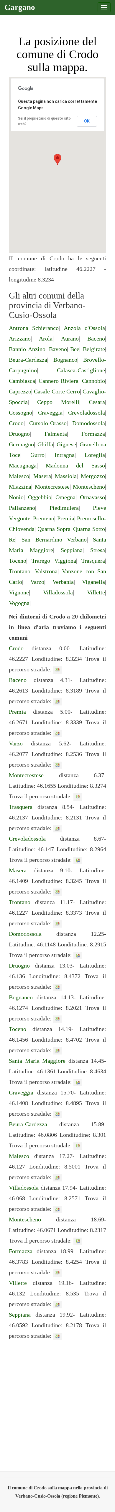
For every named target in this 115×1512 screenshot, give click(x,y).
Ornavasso (92, 497)
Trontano (19, 571)
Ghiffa (45, 444)
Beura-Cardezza (28, 359)
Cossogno (20, 412)
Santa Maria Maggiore (37, 1060)
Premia (65, 518)
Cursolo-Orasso (48, 423)
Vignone (19, 592)
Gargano (19, 7)
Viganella (93, 582)
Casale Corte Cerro (57, 391)
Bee (74, 349)
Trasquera (93, 560)
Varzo (37, 582)
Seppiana (72, 550)
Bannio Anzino (27, 349)
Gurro (37, 455)
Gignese (66, 444)
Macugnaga (23, 465)
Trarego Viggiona (54, 560)
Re (12, 539)
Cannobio (93, 381)
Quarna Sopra (53, 529)
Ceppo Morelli (58, 402)
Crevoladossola (86, 412)
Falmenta (56, 433)
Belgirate (94, 349)
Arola (45, 338)
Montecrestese (52, 486)
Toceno (17, 560)
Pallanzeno (22, 507)
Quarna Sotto (89, 529)
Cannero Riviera (59, 381)
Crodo (16, 423)
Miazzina (20, 486)
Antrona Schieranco (34, 328)
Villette (96, 592)
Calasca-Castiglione (81, 370)
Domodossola (88, 423)
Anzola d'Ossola (84, 328)
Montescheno (89, 486)
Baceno (96, 338)
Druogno (19, 433)
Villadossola (58, 592)
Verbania (63, 582)
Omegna (65, 497)
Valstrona (46, 571)
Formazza (93, 433)
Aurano (70, 338)
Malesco (19, 476)
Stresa (97, 550)
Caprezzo (20, 391)
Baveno (58, 349)
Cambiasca (22, 381)
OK (87, 121)
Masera (42, 476)
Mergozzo (93, 476)
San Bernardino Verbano (54, 539)
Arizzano (20, 338)
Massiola (66, 476)
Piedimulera (64, 507)
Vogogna (19, 603)
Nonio (16, 497)
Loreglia (95, 455)
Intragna (65, 455)
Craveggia (50, 412)
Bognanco (65, 359)
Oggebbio (39, 497)
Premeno (43, 518)
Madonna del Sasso (75, 465)
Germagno (21, 444)
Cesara (97, 402)
